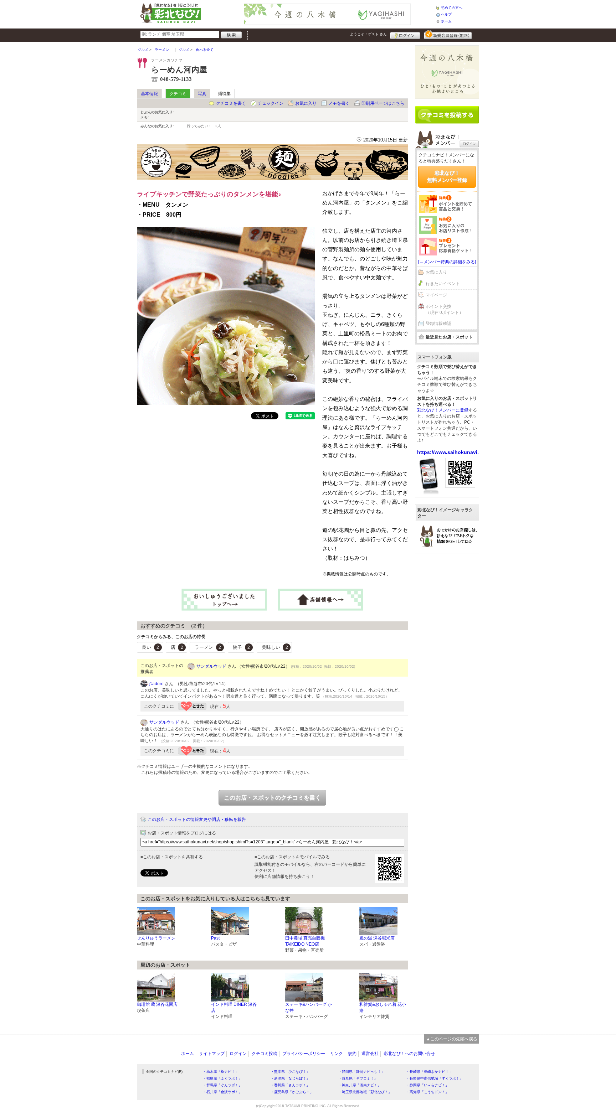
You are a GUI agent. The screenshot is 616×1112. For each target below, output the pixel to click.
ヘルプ (446, 14)
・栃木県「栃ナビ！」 (220, 1072)
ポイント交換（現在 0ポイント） (444, 309)
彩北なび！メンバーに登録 (442, 410)
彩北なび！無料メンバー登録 (447, 176)
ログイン (405, 34)
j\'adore (156, 683)
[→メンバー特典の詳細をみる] (447, 261)
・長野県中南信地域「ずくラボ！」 (434, 1078)
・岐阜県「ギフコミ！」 (358, 1078)
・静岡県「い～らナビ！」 (427, 1085)
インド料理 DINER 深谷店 (234, 1007)
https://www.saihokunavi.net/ (452, 452)
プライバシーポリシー (303, 1053)
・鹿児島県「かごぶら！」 (292, 1092)
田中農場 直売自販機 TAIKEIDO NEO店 (305, 941)
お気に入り (306, 103)
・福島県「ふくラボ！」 (222, 1078)
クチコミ (177, 93)
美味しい (275, 647)
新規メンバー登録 (448, 34)
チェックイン (270, 103)
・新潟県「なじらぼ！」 (290, 1078)
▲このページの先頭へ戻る (451, 1038)
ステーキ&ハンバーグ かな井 (308, 1007)
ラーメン (208, 647)
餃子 (241, 647)
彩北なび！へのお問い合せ (409, 1053)
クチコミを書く (231, 103)
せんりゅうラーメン (156, 938)
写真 (202, 93)
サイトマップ (212, 1053)
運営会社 (370, 1053)
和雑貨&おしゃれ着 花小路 (382, 1007)
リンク (336, 1053)
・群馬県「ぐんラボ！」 (222, 1085)
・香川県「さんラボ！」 (290, 1085)
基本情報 (149, 93)
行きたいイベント (443, 283)
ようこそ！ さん (368, 34)
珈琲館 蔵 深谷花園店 (157, 1004)
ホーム (446, 21)
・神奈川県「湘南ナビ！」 (359, 1085)
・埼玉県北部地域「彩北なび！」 (365, 1092)
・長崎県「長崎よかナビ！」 (429, 1072)
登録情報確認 (438, 323)
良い (150, 647)
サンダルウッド (211, 666)
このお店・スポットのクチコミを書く (272, 798)
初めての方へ (451, 8)
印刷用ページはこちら (382, 103)
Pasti (216, 938)
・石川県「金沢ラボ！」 (222, 1092)
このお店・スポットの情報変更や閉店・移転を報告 (197, 819)
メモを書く (339, 103)
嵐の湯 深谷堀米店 (377, 938)
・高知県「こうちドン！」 (427, 1092)
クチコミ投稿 (264, 1053)
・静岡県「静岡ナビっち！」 (361, 1072)
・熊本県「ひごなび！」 (290, 1072)
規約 (352, 1053)
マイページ (436, 295)
